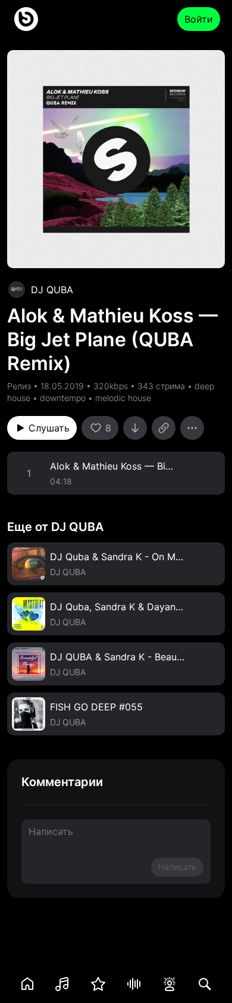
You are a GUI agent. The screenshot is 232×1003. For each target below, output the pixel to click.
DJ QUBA (52, 290)
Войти (198, 19)
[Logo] (26, 19)
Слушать (49, 428)
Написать (177, 867)
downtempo (63, 398)
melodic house (123, 398)
